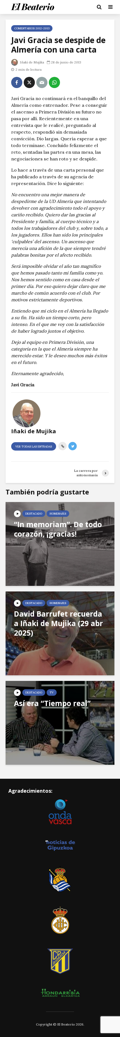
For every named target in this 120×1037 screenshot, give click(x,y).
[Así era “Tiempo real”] (60, 722)
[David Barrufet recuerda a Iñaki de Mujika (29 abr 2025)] (60, 633)
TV (52, 692)
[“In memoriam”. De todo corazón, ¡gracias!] (60, 543)
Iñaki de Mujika (31, 62)
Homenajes (58, 513)
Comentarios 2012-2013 (31, 28)
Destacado (33, 513)
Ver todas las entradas (33, 446)
